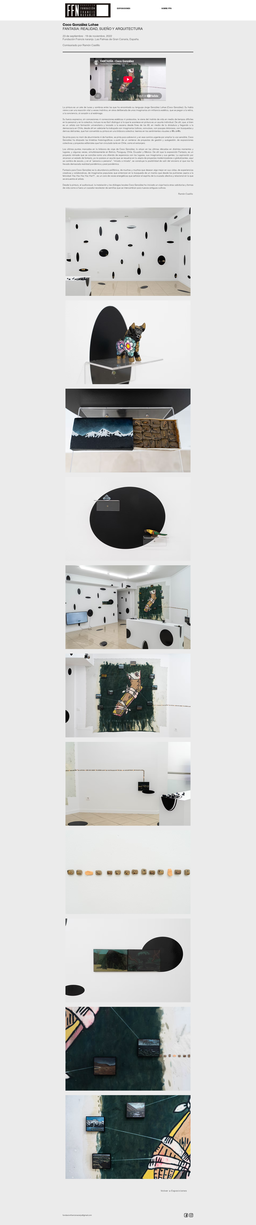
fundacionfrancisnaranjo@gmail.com (77, 1215)
